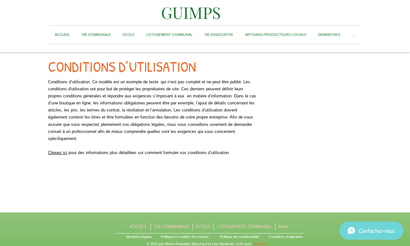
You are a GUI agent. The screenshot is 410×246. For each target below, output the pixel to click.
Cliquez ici (57, 152)
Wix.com (259, 244)
